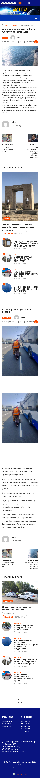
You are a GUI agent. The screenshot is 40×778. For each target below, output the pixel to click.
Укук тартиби (19, 284)
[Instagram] (2, 3)
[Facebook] (8, 3)
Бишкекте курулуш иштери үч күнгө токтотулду (23, 259)
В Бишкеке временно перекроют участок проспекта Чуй (24, 627)
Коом (15, 25)
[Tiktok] (14, 3)
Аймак (16, 239)
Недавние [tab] (8, 233)
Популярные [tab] (20, 233)
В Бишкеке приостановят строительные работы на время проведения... (26, 661)
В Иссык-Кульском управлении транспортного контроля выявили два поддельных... (26, 644)
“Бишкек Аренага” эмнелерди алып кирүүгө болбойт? (26, 274)
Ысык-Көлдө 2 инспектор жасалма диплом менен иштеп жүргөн (26, 289)
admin (19, 37)
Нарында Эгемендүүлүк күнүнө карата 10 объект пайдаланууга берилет (26, 244)
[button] (36, 18)
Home (7, 25)
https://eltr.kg (16, 126)
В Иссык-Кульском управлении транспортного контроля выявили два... (18, 608)
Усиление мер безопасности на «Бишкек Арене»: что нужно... (24, 677)
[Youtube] (5, 3)
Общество (6, 318)
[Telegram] (11, 3)
